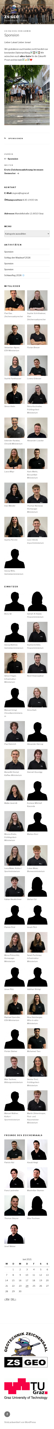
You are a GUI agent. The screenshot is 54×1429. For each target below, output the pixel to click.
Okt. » (13, 1299)
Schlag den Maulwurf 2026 (17, 257)
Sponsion (8, 251)
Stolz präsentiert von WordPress (20, 1422)
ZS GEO (11, 17)
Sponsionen (15, 138)
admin (27, 31)
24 (27, 1286)
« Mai (6, 1299)
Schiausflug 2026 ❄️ (14, 275)
